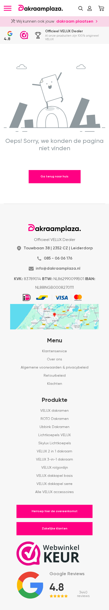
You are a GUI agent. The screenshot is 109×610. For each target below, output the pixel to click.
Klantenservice (54, 351)
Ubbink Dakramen (54, 427)
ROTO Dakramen (55, 419)
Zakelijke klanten (54, 528)
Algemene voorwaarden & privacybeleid (54, 367)
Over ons (54, 359)
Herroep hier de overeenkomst (55, 511)
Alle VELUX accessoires (54, 492)
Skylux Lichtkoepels (54, 443)
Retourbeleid (55, 375)
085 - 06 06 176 (58, 258)
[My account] (89, 8)
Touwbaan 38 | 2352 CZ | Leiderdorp (58, 248)
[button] (80, 8)
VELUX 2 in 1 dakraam (54, 451)
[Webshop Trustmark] (24, 35)
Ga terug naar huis (54, 176)
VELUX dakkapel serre (54, 484)
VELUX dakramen (54, 411)
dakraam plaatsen (74, 22)
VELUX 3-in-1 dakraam (54, 459)
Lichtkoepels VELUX (54, 435)
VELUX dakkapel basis (54, 476)
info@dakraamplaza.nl (58, 269)
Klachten (54, 384)
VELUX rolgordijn (54, 467)
